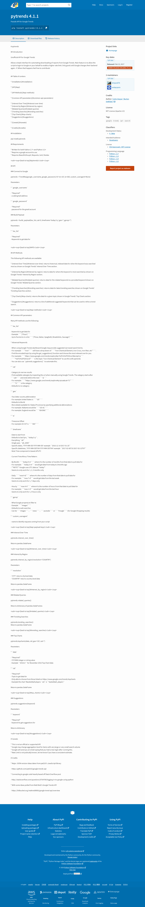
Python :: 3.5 (114, 161)
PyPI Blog (57, 825)
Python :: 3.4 (114, 159)
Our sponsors (58, 837)
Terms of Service (114, 825)
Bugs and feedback (87, 825)
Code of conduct (114, 831)
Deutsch (79, 885)
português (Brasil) (53, 885)
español (30, 885)
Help (94, 5)
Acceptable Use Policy (114, 837)
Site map (72, 870)
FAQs (30, 837)
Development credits (86, 837)
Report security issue (115, 828)
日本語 (44, 885)
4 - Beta (112, 133)
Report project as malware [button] (120, 168)
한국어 (125, 885)
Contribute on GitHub (86, 828)
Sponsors (110, 5)
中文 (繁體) (96, 885)
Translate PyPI (85, 831)
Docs (101, 5)
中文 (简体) (87, 885)
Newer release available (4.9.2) (119, 68)
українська (64, 885)
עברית (111, 885)
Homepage (113, 50)
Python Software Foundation (71, 863)
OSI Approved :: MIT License (119, 147)
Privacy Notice (114, 834)
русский (104, 885)
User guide (29, 831)
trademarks (93, 861)
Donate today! (72, 857)
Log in (120, 5)
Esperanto (118, 885)
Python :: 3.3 (114, 156)
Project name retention (29, 834)
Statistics (58, 831)
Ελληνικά (72, 885)
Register (129, 5)
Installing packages (29, 825)
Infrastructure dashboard (57, 828)
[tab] (18, 38)
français (37, 885)
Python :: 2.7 (114, 154)
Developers (113, 140)
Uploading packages (29, 828)
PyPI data (110, 60)
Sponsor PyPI (87, 834)
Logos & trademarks (58, 834)
